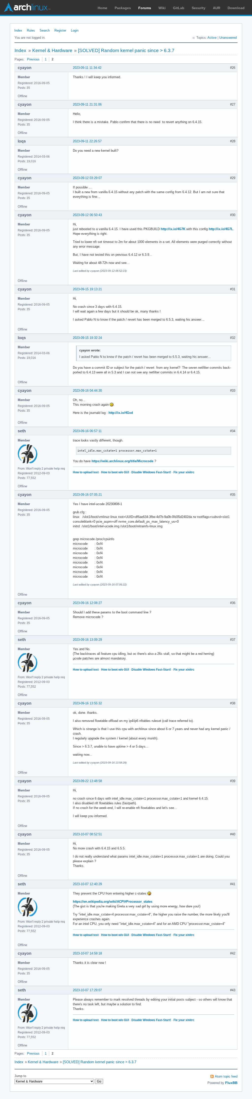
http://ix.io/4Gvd (121, 413)
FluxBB (231, 1083)
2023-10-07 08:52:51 (87, 834)
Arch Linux (27, 7)
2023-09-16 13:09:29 (87, 639)
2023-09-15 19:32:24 (87, 338)
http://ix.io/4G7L (221, 229)
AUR (216, 8)
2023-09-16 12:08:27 (87, 603)
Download (236, 8)
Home (102, 8)
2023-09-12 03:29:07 (87, 178)
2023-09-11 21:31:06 (87, 104)
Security (198, 8)
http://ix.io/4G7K (173, 229)
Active (212, 37)
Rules (31, 30)
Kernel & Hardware (52, 50)
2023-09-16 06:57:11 (87, 431)
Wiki (162, 8)
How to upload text (86, 472)
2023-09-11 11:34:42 (87, 68)
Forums (144, 8)
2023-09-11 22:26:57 (87, 141)
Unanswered (228, 37)
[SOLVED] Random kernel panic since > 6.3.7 (126, 50)
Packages (123, 8)
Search (45, 30)
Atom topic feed (226, 1076)
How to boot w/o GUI (115, 472)
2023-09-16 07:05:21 (87, 494)
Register (60, 30)
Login (75, 30)
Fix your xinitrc (183, 472)
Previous (33, 59)
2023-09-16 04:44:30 (87, 390)
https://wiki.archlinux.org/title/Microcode (122, 461)
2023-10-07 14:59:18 (87, 953)
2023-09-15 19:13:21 (87, 289)
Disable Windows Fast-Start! (151, 472)
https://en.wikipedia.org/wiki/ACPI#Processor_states (112, 901)
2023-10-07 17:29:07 (87, 990)
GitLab (178, 8)
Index (18, 30)
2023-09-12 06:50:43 (87, 215)
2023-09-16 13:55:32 (87, 703)
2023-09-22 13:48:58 (87, 781)
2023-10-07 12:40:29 (87, 884)
